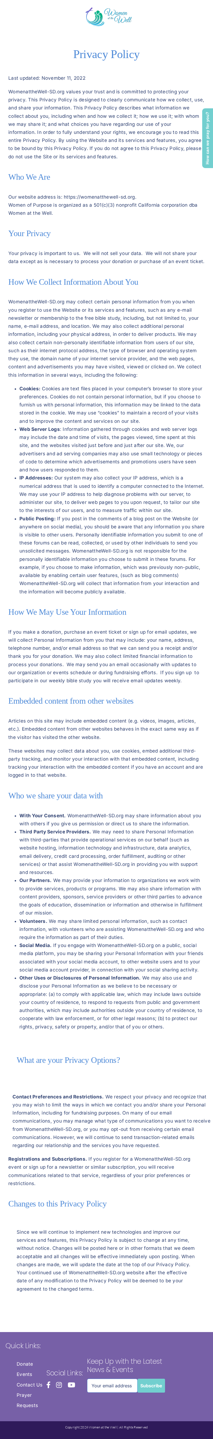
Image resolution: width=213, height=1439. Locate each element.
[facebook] (48, 1384)
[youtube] (71, 1384)
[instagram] (59, 1384)
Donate (25, 1364)
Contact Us (30, 1385)
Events (24, 1374)
